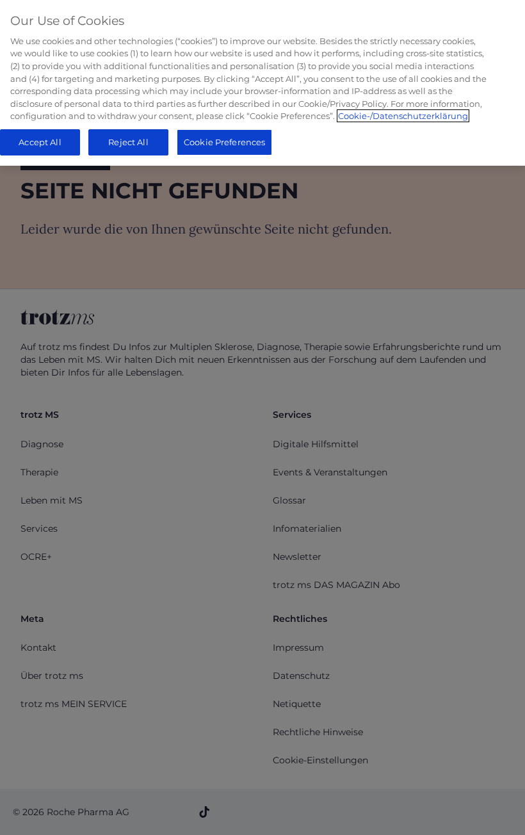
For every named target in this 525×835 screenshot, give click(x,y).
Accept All (40, 142)
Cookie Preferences (224, 142)
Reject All (128, 142)
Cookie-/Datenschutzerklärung (403, 116)
